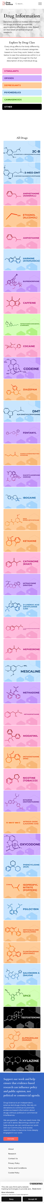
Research (12, 1154)
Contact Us (13, 1158)
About (11, 1149)
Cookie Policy (13, 1173)
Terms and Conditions (17, 1168)
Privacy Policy (14, 1163)
